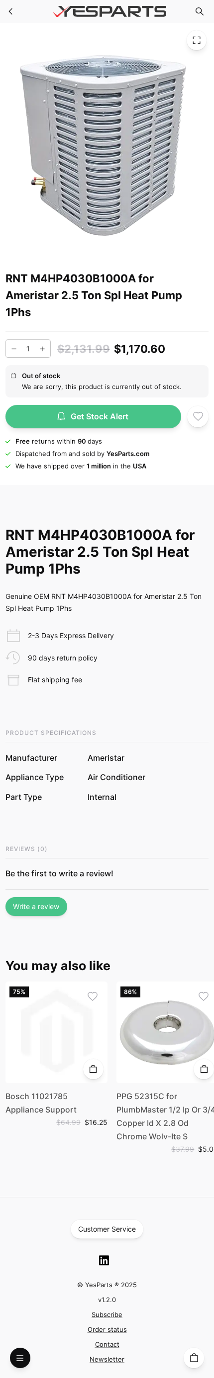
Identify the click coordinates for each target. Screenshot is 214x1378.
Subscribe (107, 1314)
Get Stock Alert (99, 416)
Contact (107, 1344)
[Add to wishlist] (198, 416)
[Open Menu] (20, 1358)
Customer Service (107, 1229)
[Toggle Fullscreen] (197, 40)
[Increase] (42, 348)
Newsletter (107, 1359)
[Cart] (194, 1358)
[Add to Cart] (93, 1069)
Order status (107, 1329)
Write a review (36, 906)
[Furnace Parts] (10, 11)
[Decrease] (13, 348)
